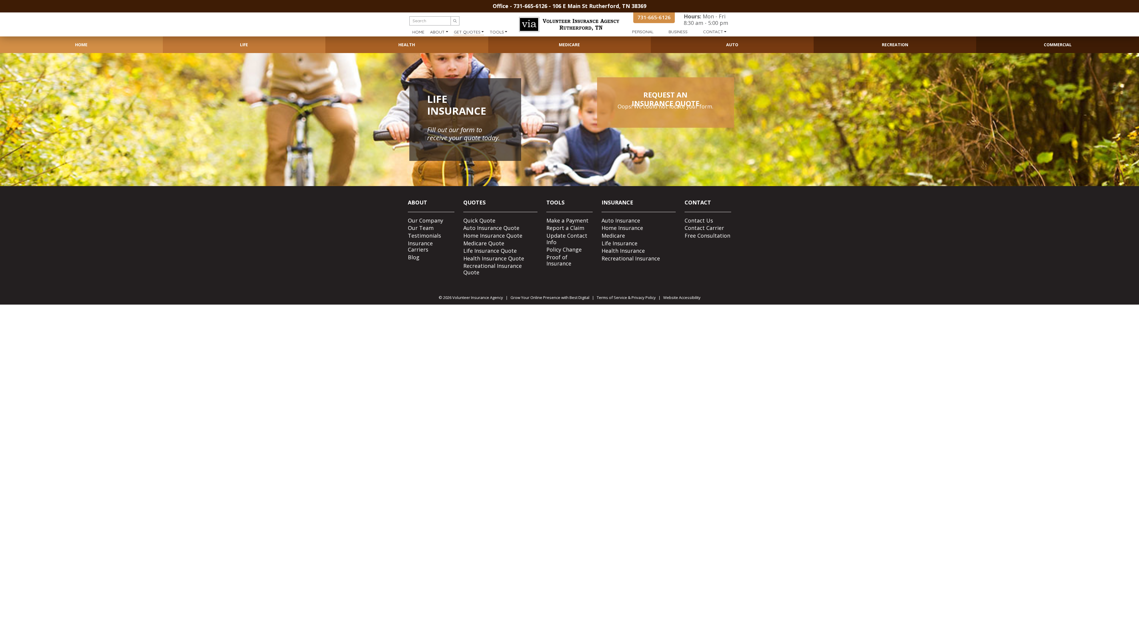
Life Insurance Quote (490, 250)
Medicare (569, 44)
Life (244, 44)
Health (406, 44)
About (437, 32)
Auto (732, 44)
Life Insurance (619, 243)
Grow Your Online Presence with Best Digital (549, 297)
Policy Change (564, 249)
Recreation (895, 44)
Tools (497, 32)
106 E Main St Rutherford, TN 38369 (599, 5)
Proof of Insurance (558, 260)
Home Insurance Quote (492, 235)
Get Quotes (467, 32)
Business (678, 31)
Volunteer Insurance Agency (477, 297)
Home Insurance (622, 227)
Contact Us (699, 220)
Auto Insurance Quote (491, 227)
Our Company (425, 220)
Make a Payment (567, 220)
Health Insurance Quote (493, 258)
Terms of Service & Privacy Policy (626, 297)
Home (418, 32)
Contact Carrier (704, 227)
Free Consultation (707, 235)
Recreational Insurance (631, 258)
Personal (642, 31)
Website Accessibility (682, 297)
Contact (713, 31)
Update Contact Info (566, 239)
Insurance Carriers (420, 246)
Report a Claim (565, 227)
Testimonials (424, 235)
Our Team (421, 227)
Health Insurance (623, 250)
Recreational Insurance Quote (492, 269)
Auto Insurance (621, 220)
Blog (413, 257)
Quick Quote (479, 220)
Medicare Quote (483, 243)
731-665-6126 (530, 5)
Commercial (1058, 44)
